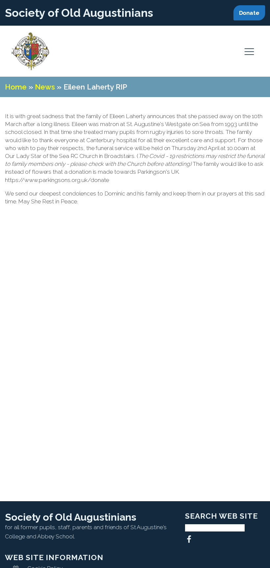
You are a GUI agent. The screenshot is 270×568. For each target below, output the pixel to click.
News (45, 87)
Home (16, 87)
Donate (249, 13)
